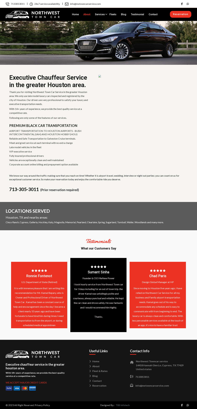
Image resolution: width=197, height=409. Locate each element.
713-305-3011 (24, 189)
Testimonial (137, 14)
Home (75, 14)
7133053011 (18, 3)
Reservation (180, 14)
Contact (153, 14)
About (86, 14)
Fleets (112, 14)
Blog (123, 14)
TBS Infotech (123, 405)
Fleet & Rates (100, 370)
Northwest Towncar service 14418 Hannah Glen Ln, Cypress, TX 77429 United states (159, 365)
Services (100, 14)
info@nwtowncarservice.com (85, 3)
